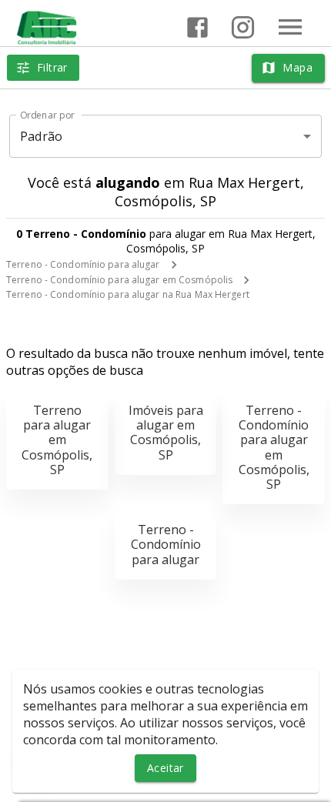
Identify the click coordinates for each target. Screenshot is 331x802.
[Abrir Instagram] (242, 27)
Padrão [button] (41, 136)
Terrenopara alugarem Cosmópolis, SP (57, 440)
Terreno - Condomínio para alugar (83, 264)
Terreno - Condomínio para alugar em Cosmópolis (119, 279)
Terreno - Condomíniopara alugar (166, 544)
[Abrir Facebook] (197, 27)
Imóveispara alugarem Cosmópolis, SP (166, 432)
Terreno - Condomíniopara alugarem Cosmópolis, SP (274, 447)
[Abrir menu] (290, 27)
